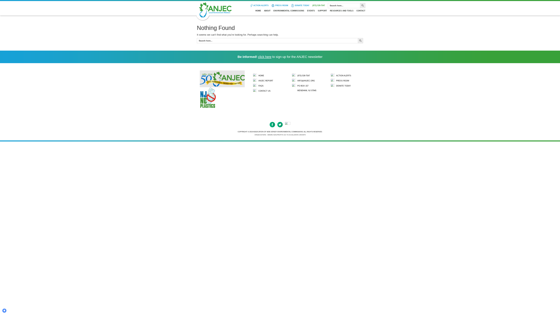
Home (258, 11)
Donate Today (302, 5)
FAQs (261, 86)
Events (311, 11)
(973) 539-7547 (318, 5)
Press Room (281, 5)
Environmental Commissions (288, 11)
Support (322, 11)
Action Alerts (261, 5)
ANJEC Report (265, 81)
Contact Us (264, 91)
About (267, 11)
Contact (360, 11)
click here (264, 57)
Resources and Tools (342, 11)
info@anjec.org (306, 81)
